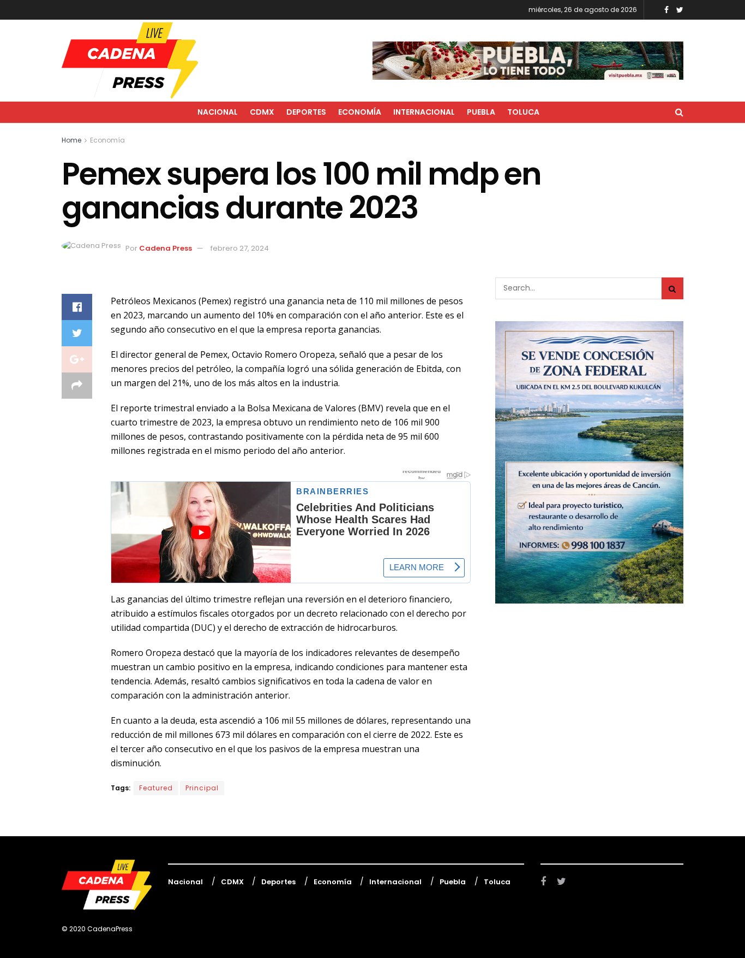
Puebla (481, 112)
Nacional (217, 112)
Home (71, 140)
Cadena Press (165, 248)
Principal (202, 788)
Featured (156, 788)
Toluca (523, 112)
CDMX (262, 112)
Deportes (306, 112)
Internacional (424, 112)
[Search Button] (672, 288)
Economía (359, 112)
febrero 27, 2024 (240, 248)
